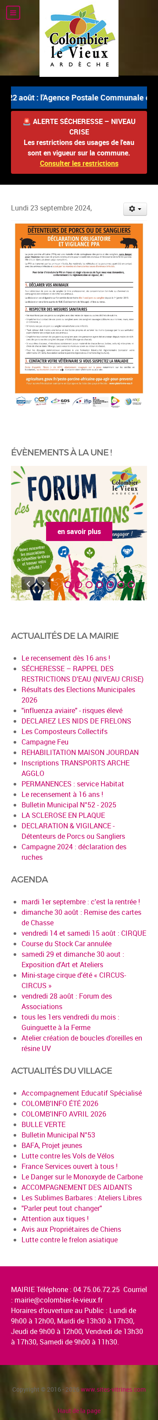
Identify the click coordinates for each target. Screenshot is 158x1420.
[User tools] (135, 209)
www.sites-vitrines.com (113, 1389)
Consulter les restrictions (79, 163)
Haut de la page (79, 1410)
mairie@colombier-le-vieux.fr (58, 1300)
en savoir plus (79, 531)
